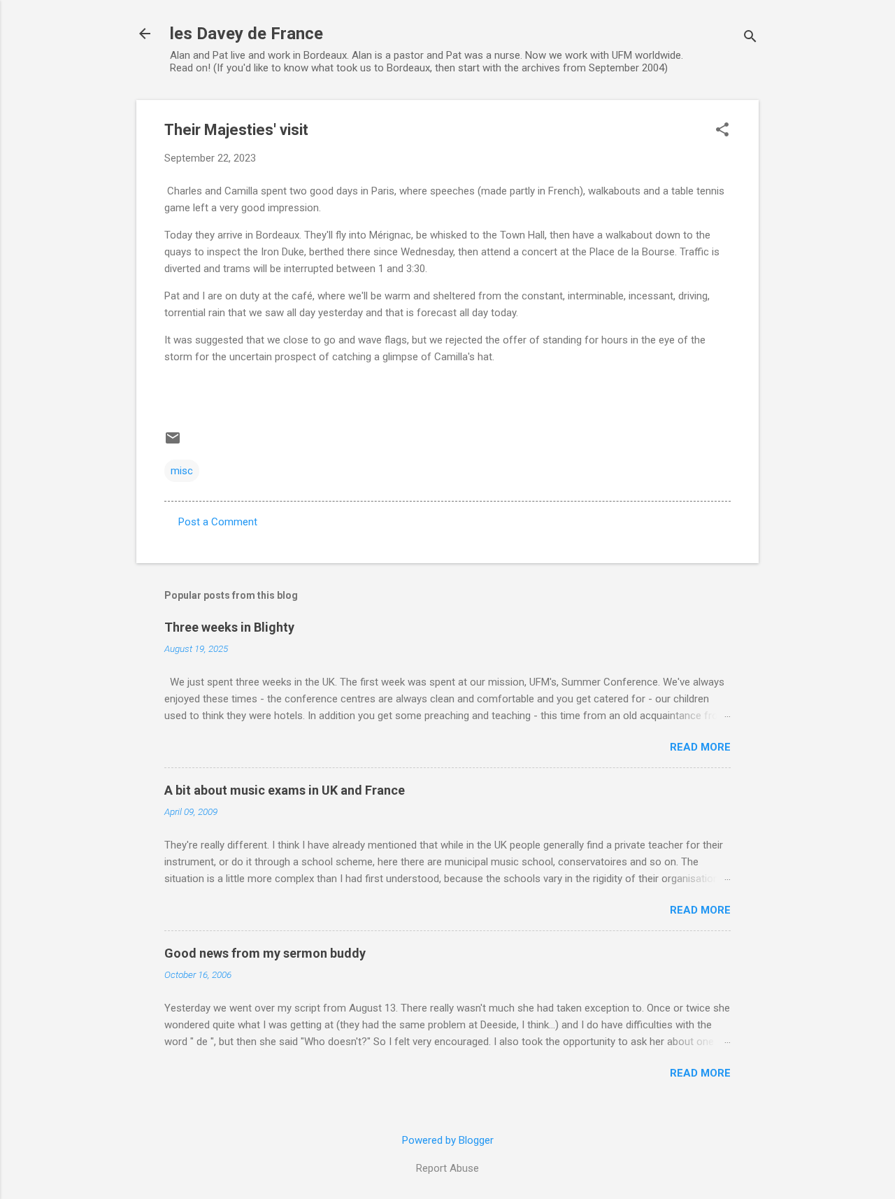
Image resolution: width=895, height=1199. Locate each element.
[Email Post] (172, 443)
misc (182, 470)
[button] (722, 131)
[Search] (750, 38)
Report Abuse (447, 1168)
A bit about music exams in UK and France (284, 790)
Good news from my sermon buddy (265, 953)
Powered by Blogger (448, 1140)
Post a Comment (217, 522)
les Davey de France (246, 33)
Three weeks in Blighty (229, 627)
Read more (700, 747)
